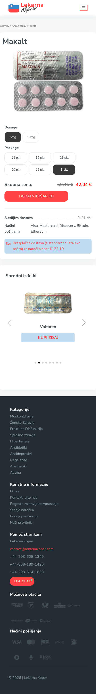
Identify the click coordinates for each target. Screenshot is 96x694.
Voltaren (48, 327)
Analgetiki (18, 26)
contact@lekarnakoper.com (32, 549)
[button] (48, 337)
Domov (4, 26)
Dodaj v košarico (36, 196)
